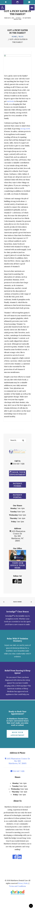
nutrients (10, 101)
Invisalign (9, 616)
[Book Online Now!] (17, 2)
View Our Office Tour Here (17, 565)
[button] (23, 440)
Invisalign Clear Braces (17, 611)
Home (14, 37)
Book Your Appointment (17, 473)
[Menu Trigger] (32, 7)
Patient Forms (17, 484)
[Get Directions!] (6, 2)
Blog (19, 18)
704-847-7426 (18, 464)
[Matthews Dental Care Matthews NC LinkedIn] (20, 582)
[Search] (17, 440)
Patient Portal (17, 496)
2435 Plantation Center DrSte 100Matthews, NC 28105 (18, 536)
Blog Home (17, 601)
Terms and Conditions (17, 886)
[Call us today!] (29, 2)
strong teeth (25, 129)
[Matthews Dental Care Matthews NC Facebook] (15, 582)
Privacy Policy (23, 883)
